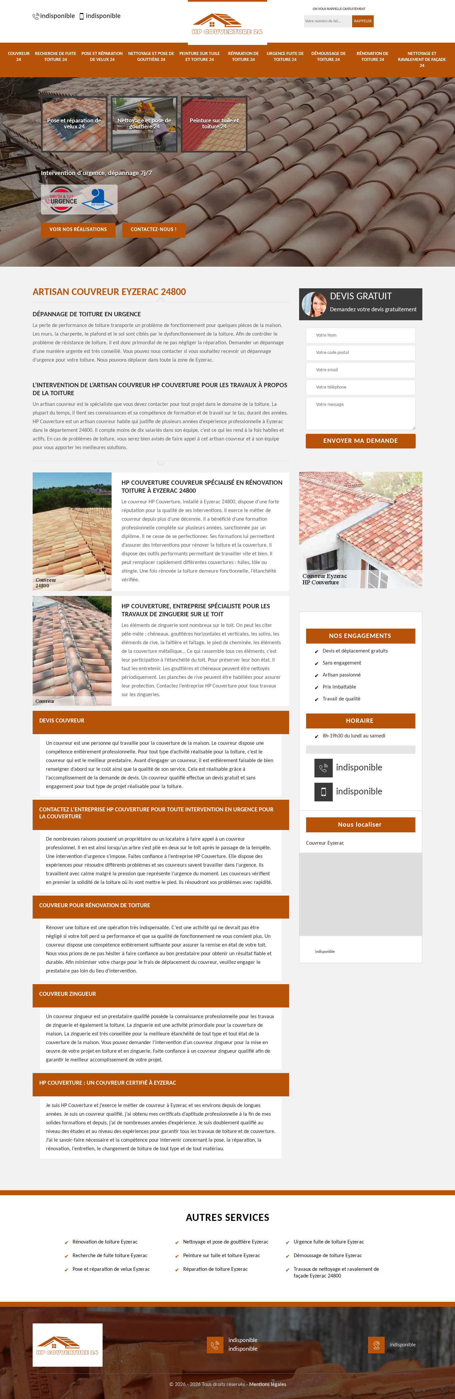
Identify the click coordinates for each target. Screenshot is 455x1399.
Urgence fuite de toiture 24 (285, 56)
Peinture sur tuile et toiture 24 (200, 56)
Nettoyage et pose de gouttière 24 (151, 56)
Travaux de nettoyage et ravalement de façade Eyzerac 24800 (336, 1273)
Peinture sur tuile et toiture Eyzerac (221, 1256)
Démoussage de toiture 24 (328, 56)
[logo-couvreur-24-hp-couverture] (227, 22)
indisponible (57, 16)
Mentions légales (267, 1384)
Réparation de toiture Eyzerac (215, 1269)
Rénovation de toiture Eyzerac (105, 1242)
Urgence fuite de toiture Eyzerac (329, 1242)
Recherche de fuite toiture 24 (55, 56)
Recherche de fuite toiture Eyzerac (110, 1256)
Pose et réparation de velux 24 (102, 56)
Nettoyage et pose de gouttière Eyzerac (225, 1242)
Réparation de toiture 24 (243, 56)
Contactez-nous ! (154, 229)
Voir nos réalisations (78, 229)
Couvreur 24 (19, 56)
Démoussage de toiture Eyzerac (328, 1256)
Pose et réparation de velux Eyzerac (111, 1269)
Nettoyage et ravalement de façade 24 (422, 59)
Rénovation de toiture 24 (372, 56)
